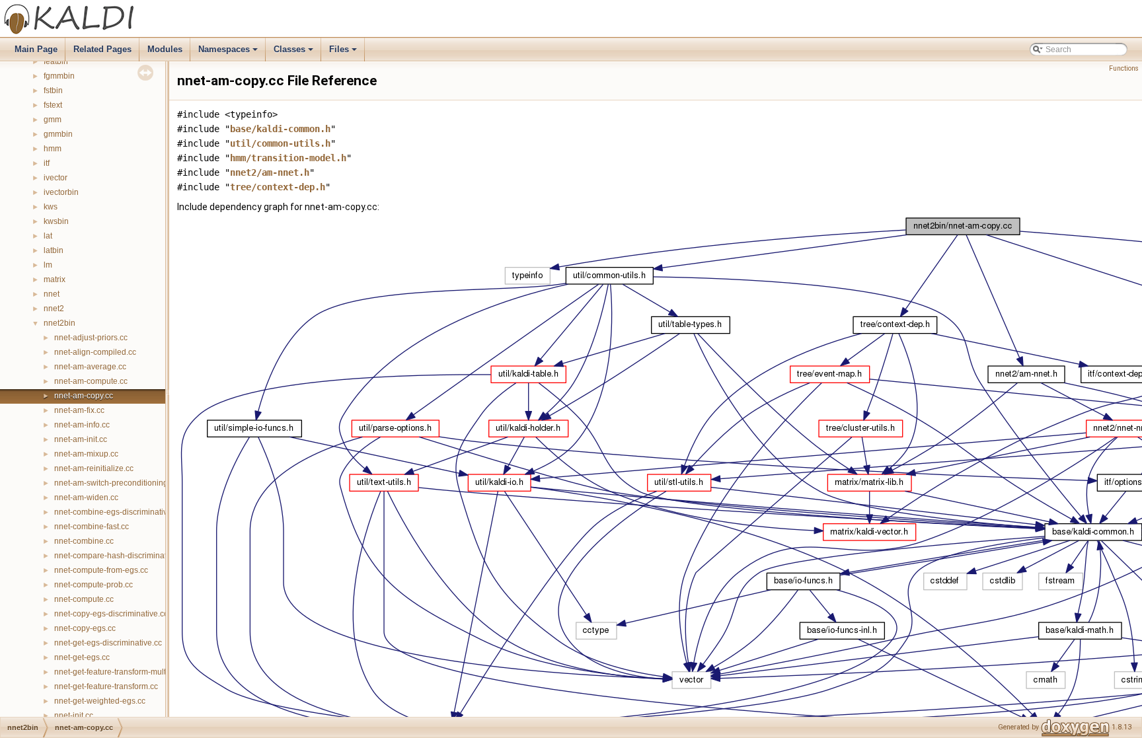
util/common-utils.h (280, 143)
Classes (294, 52)
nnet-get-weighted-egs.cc (99, 701)
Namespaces (229, 52)
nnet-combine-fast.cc (91, 526)
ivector (55, 177)
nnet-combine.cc (84, 541)
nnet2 (54, 308)
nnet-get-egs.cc (82, 657)
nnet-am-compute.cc (91, 381)
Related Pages (102, 49)
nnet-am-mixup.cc (86, 454)
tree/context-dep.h (277, 187)
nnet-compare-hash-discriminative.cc (120, 555)
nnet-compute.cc (84, 599)
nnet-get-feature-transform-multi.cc (116, 672)
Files (344, 52)
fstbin (53, 90)
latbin (53, 250)
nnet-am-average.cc (90, 366)
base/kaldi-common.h (280, 129)
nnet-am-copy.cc (83, 395)
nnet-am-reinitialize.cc (93, 468)
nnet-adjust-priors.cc (91, 337)
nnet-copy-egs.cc (85, 628)
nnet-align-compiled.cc (95, 352)
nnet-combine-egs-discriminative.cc (118, 512)
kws (50, 206)
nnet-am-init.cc (80, 439)
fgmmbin (59, 76)
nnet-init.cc (73, 715)
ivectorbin (61, 192)
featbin (56, 61)
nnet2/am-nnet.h (269, 172)
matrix (54, 279)
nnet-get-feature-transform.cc (106, 686)
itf (47, 163)
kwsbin (56, 221)
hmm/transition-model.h (288, 158)
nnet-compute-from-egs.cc (101, 570)
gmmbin (58, 134)
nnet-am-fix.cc (79, 410)
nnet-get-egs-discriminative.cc (108, 642)
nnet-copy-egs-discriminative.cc (111, 613)
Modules (164, 49)
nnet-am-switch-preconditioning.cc (116, 483)
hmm (52, 148)
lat (48, 235)
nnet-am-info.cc (82, 424)
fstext (53, 105)
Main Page (36, 49)
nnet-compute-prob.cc (93, 584)
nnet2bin (59, 323)
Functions (1124, 68)
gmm (52, 119)
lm (48, 265)
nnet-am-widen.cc (86, 497)
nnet (51, 294)
